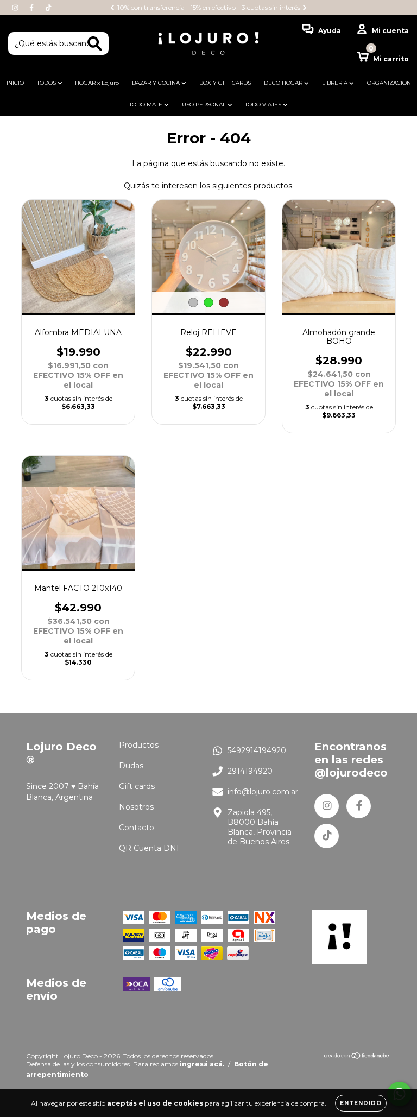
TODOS (47, 82)
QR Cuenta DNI (149, 848)
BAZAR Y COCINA (156, 82)
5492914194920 (257, 750)
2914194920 (250, 771)
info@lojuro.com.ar (263, 792)
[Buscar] (95, 43)
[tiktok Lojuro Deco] (48, 7)
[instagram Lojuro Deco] (16, 7)
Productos (139, 745)
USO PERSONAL (205, 104)
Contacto (136, 827)
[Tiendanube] (357, 1057)
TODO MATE (146, 104)
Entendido (361, 1103)
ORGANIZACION (389, 82)
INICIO (15, 82)
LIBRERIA (335, 82)
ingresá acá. (202, 1064)
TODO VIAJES (264, 104)
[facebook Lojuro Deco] (32, 7)
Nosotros (136, 807)
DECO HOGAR (284, 82)
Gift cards (137, 786)
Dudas (131, 766)
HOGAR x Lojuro (97, 82)
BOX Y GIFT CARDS (225, 82)
